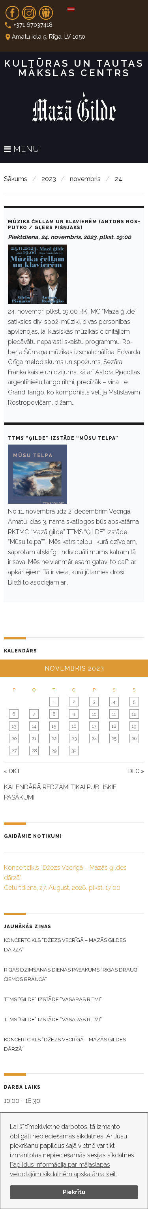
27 (14, 750)
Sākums (15, 179)
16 (74, 726)
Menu (25, 149)
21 (34, 738)
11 (114, 714)
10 (94, 714)
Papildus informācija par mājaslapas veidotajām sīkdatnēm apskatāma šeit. (63, 1169)
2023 (48, 179)
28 (34, 750)
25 (113, 738)
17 (94, 726)
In (29, 10)
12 (134, 714)
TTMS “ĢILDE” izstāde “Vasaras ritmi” (53, 999)
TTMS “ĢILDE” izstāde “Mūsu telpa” (63, 438)
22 (54, 738)
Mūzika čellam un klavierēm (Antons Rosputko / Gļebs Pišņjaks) (74, 225)
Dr (46, 10)
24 (94, 738)
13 (14, 726)
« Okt (12, 771)
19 (134, 726)
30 (73, 750)
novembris (85, 179)
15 (54, 726)
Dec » (136, 771)
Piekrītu (74, 1191)
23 (74, 738)
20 (14, 738)
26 (134, 738)
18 (114, 726)
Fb (12, 10)
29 (53, 750)
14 (34, 726)
